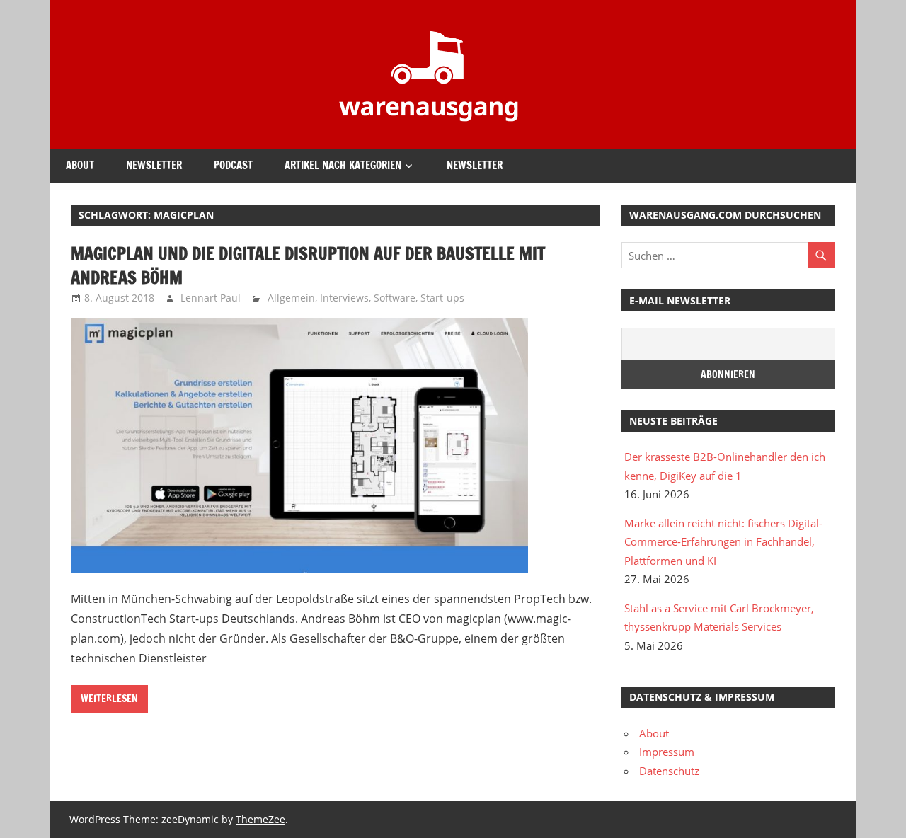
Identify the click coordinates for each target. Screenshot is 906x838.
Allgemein (291, 297)
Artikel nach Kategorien (343, 165)
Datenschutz (669, 771)
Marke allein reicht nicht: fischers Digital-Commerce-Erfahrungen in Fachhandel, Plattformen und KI (723, 542)
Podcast (233, 165)
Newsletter (154, 165)
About (80, 165)
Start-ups (442, 297)
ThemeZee (260, 819)
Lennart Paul (210, 297)
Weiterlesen (109, 698)
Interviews (344, 297)
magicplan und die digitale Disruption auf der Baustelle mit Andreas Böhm (308, 265)
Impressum (666, 752)
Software (394, 297)
